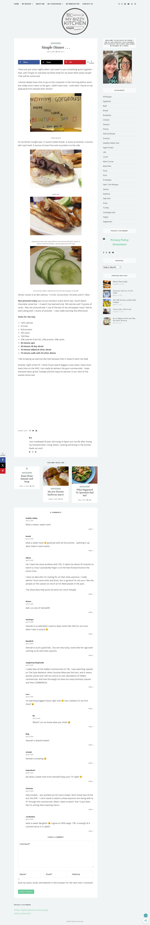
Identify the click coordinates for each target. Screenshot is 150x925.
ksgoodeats (30, 770)
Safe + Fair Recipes (110, 184)
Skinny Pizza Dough (120, 282)
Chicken (106, 120)
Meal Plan (107, 166)
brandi (28, 536)
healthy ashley (31, 518)
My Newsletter (72, 4)
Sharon (28, 601)
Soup (105, 203)
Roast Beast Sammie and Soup (27, 479)
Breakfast (107, 115)
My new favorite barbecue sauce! (56, 493)
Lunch (105, 157)
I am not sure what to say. (122, 309)
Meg (27, 734)
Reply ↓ (91, 529)
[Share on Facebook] (2, 460)
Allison (28, 558)
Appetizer (107, 101)
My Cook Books (54, 4)
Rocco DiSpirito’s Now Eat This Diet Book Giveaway (124, 319)
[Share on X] (2, 465)
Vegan (105, 217)
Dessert (106, 124)
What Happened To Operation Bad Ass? (84, 492)
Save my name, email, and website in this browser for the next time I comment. (55, 882)
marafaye (29, 620)
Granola (106, 138)
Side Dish (107, 198)
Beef (105, 106)
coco (27, 694)
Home (16, 4)
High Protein (108, 147)
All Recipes (107, 97)
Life (104, 152)
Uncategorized (56, 43)
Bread (105, 110)
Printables (107, 180)
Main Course (108, 161)
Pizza (105, 171)
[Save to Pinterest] (2, 471)
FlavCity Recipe (109, 133)
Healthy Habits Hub (111, 143)
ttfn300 (29, 752)
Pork (105, 175)
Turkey (106, 207)
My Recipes (26, 4)
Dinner (106, 129)
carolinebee (30, 817)
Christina (29, 788)
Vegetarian (107, 221)
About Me (40, 4)
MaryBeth (29, 641)
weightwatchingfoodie (35, 663)
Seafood (106, 194)
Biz (63, 52)
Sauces (106, 189)
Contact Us (87, 4)
